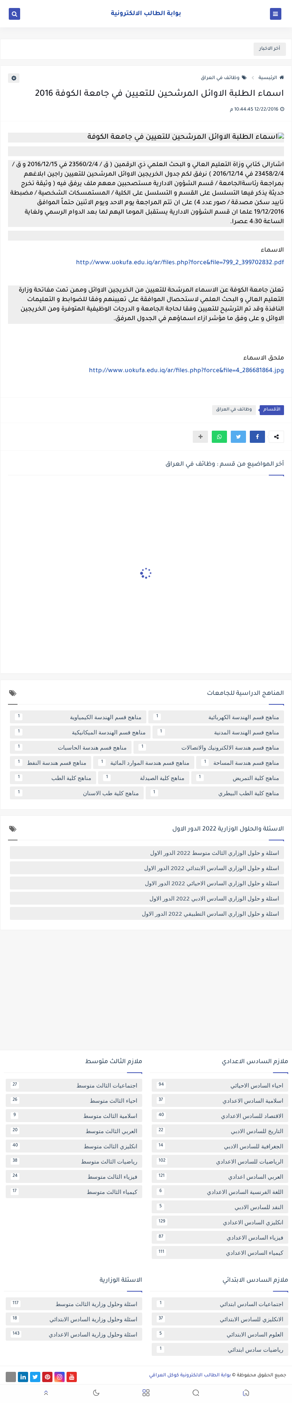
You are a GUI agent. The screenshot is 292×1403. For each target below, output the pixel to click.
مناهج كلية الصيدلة (145, 778)
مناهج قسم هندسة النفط (52, 762)
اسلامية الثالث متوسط (75, 1115)
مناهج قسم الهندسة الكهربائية (217, 717)
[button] (257, 437)
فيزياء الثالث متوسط (75, 1176)
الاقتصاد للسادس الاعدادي (221, 1115)
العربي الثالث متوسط (75, 1131)
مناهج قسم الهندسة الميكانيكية (82, 732)
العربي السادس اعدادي (221, 1176)
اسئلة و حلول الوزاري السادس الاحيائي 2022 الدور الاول (212, 883)
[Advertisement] (146, 993)
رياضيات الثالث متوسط (75, 1161)
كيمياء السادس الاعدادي (221, 1252)
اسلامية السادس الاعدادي (221, 1100)
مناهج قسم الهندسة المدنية (219, 732)
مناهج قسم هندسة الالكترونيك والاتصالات (210, 747)
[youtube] (72, 1377)
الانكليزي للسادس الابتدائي (221, 1319)
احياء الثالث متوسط (75, 1100)
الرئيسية (268, 78)
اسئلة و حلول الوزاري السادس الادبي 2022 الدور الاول (214, 898)
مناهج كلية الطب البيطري (216, 793)
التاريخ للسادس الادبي (221, 1131)
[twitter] (35, 1377)
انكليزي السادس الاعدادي (221, 1222)
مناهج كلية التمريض (239, 778)
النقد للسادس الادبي (221, 1207)
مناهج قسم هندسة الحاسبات (72, 747)
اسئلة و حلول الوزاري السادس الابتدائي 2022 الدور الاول (211, 868)
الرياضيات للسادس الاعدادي (221, 1161)
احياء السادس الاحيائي (221, 1085)
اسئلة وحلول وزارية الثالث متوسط (75, 1304)
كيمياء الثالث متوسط (75, 1191)
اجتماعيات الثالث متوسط (75, 1085)
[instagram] (59, 1377)
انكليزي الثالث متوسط (75, 1146)
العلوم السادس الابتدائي (221, 1334)
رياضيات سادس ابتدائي (222, 1349)
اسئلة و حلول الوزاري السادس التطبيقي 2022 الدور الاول (210, 913)
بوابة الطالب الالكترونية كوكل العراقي (190, 1375)
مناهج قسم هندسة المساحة (241, 762)
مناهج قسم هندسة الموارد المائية (145, 762)
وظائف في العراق (220, 78)
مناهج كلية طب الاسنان (78, 793)
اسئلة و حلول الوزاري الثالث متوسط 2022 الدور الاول (214, 852)
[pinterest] (47, 1377)
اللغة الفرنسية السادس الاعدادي (221, 1191)
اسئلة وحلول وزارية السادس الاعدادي (75, 1334)
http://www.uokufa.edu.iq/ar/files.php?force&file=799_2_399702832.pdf (180, 263)
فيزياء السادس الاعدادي (221, 1237)
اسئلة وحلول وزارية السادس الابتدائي (75, 1319)
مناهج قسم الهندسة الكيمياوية (80, 717)
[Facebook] (11, 1377)
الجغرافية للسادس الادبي (221, 1146)
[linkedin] (23, 1377)
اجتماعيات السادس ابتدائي (222, 1304)
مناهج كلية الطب (55, 778)
